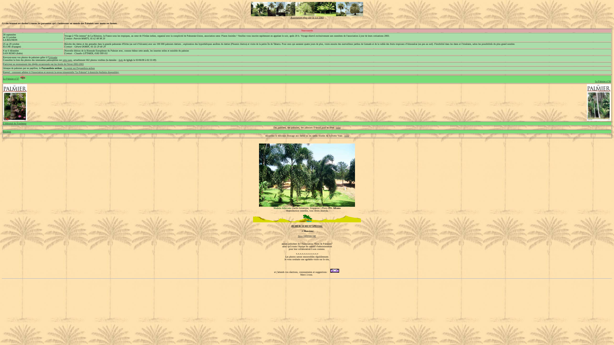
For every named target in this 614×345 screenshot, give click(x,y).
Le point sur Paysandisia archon (79, 68)
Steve (307, 236)
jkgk (120, 60)
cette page (67, 60)
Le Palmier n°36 (603, 81)
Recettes (7, 131)
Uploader (53, 57)
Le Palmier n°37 (11, 78)
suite (338, 127)
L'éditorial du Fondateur (14, 123)
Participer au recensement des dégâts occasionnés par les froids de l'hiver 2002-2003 (43, 64)
